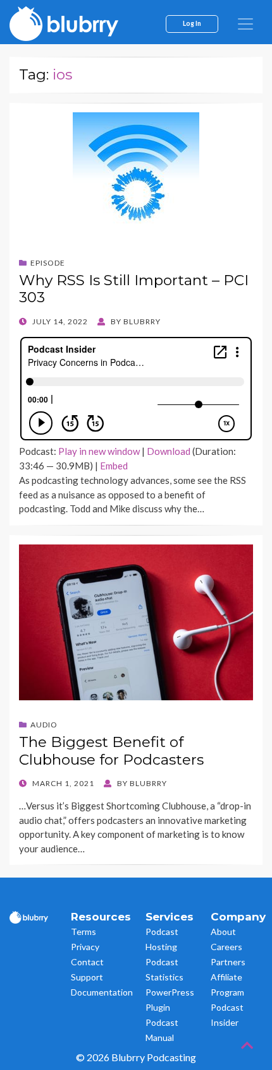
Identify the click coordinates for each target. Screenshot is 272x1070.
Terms (83, 931)
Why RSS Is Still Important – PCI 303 (134, 289)
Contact (87, 961)
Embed (114, 465)
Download (168, 451)
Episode (47, 263)
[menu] (245, 24)
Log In (192, 23)
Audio (44, 724)
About (223, 931)
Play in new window (99, 451)
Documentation (102, 992)
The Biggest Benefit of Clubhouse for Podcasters (111, 750)
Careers (226, 946)
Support (87, 977)
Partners (228, 961)
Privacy (85, 946)
